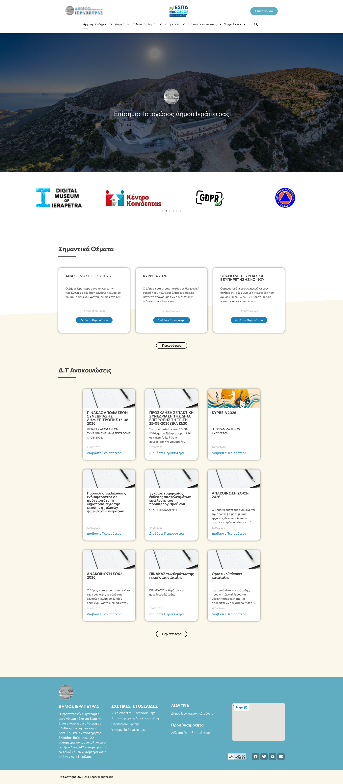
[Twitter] (264, 756)
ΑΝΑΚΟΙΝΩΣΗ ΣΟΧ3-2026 (88, 276)
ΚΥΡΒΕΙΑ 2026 (155, 276)
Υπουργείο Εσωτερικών (128, 729)
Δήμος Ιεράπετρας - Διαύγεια (192, 713)
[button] (256, 24)
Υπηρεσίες (172, 24)
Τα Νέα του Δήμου (144, 24)
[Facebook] (255, 756)
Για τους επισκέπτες (202, 24)
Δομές (119, 24)
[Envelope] (281, 756)
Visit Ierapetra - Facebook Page (133, 713)
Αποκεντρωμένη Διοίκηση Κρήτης (135, 718)
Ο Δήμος (101, 24)
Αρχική (88, 24)
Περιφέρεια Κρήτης (125, 724)
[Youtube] (272, 756)
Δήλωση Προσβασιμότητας (191, 732)
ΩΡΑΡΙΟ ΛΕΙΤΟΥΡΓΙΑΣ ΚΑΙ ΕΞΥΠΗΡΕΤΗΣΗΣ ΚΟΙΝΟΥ (242, 278)
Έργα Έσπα (232, 24)
